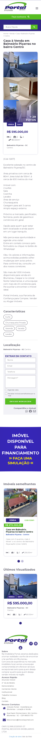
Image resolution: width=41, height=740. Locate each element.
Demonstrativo (8, 686)
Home (5, 33)
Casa (18, 33)
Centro (7, 36)
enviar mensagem (20, 401)
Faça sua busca (19, 17)
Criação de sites (15, 737)
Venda (12, 33)
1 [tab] (18, 561)
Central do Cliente (9, 689)
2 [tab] (22, 561)
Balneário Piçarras (28, 33)
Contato (5, 701)
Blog (3, 698)
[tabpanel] (20, 522)
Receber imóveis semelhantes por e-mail (21, 395)
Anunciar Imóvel (8, 680)
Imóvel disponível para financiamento (20, 449)
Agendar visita (13, 390)
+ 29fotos (31, 118)
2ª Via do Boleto (8, 683)
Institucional (7, 692)
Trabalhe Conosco (9, 695)
